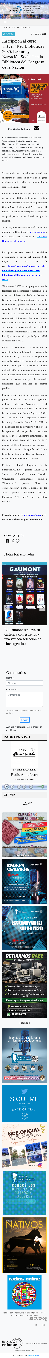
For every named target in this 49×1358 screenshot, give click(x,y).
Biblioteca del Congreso (17, 27)
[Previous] (7, 608)
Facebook (24, 1022)
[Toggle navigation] (5, 22)
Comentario (12, 689)
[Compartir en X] (12, 541)
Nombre (10, 677)
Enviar (24, 720)
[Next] (42, 608)
